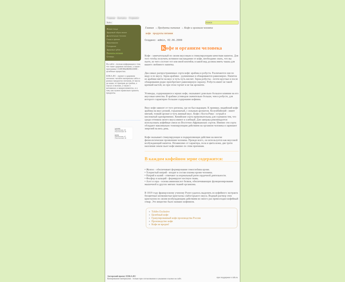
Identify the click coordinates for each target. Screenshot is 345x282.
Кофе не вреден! (160, 224)
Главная (110, 17)
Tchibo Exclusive (160, 211)
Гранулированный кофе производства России (176, 218)
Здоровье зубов (113, 50)
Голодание (111, 46)
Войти (109, 23)
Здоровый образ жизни (117, 32)
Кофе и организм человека (198, 27)
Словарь (110, 57)
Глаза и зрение (113, 39)
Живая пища (112, 29)
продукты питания (163, 33)
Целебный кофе (159, 214)
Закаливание (112, 43)
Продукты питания (115, 53)
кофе (148, 33)
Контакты (121, 17)
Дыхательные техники (116, 36)
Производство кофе (162, 221)
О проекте (133, 17)
